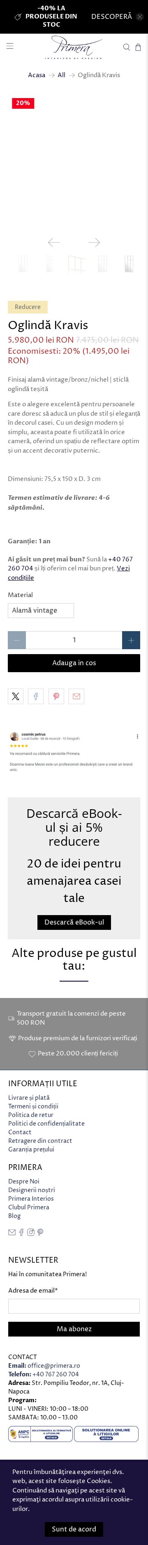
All (61, 75)
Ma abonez (74, 1329)
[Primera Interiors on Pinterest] (40, 1234)
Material (20, 595)
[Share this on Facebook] (36, 696)
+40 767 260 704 (43, 1374)
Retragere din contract (40, 1141)
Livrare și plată (29, 1098)
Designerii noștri (31, 1190)
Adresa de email (33, 1290)
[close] (140, 17)
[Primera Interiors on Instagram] (31, 1234)
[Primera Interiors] (74, 47)
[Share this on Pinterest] (56, 696)
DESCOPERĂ (111, 16)
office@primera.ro (44, 1366)
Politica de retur (30, 1115)
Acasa (36, 75)
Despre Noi (23, 1182)
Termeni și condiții (33, 1106)
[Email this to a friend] (76, 696)
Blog (14, 1216)
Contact (20, 1132)
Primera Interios (31, 1199)
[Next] (94, 242)
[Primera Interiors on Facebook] (21, 1234)
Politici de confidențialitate (46, 1124)
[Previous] (54, 242)
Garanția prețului (31, 1150)
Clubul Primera (28, 1207)
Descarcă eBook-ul (74, 922)
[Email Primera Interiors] (12, 1234)
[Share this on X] (15, 696)
